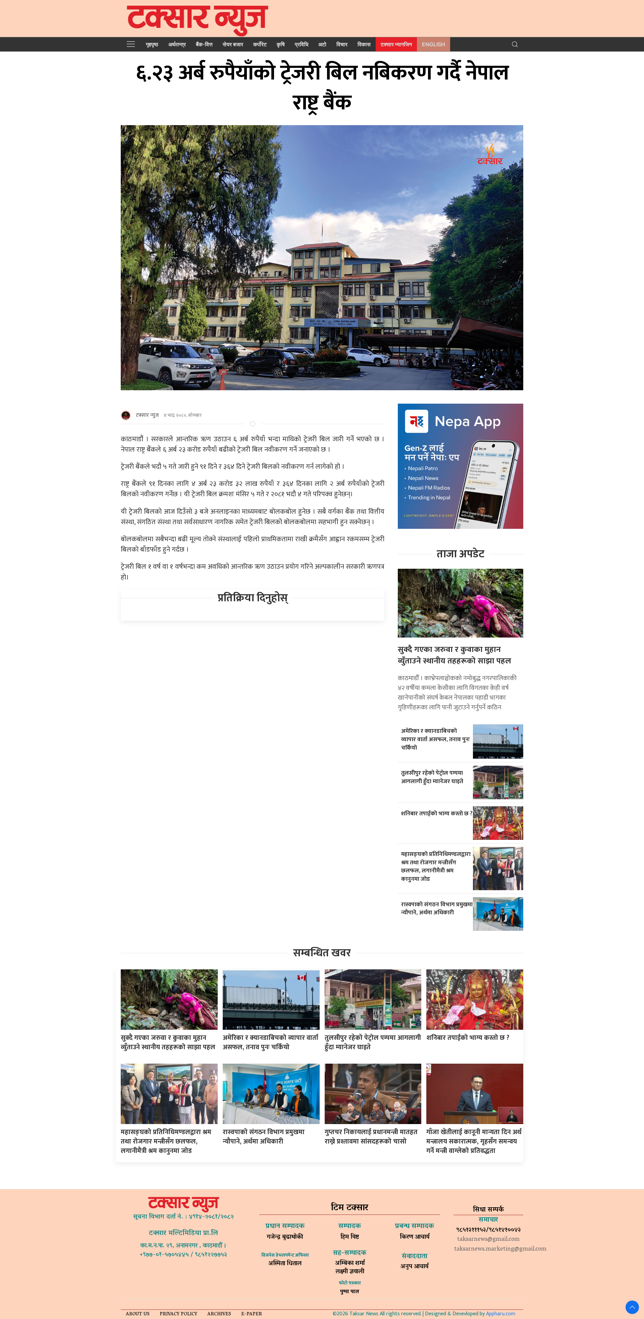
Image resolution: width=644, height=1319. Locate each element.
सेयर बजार (233, 44)
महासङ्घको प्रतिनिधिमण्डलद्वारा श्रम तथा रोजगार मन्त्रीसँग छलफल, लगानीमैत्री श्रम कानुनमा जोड (436, 866)
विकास (364, 44)
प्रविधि (301, 44)
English (433, 44)
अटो (322, 44)
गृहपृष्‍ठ (152, 44)
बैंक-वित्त (204, 44)
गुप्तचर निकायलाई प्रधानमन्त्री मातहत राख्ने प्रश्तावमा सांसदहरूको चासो (371, 1136)
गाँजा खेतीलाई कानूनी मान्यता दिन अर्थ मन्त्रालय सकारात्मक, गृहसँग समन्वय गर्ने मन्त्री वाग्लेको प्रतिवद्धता (474, 1141)
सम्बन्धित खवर (322, 953)
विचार (341, 44)
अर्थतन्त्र (177, 44)
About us (138, 1314)
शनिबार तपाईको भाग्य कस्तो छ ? (437, 813)
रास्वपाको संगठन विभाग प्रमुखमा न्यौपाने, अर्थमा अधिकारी (437, 909)
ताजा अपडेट (460, 554)
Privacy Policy (178, 1314)
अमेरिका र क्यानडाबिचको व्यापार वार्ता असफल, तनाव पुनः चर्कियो (435, 739)
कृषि (281, 44)
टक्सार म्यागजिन (396, 44)
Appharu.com (500, 1313)
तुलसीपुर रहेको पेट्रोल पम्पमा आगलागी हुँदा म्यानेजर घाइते (432, 777)
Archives (219, 1314)
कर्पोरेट (260, 44)
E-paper (251, 1314)
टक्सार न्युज (147, 415)
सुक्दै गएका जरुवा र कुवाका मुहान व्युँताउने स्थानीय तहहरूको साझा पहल (454, 655)
